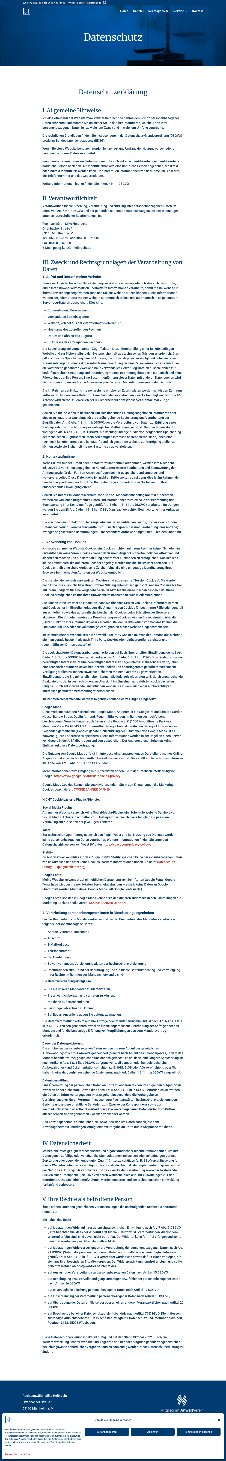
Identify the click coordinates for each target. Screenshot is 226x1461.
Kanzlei (138, 11)
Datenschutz (11, 1454)
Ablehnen (152, 1431)
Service (178, 11)
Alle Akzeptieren (107, 1431)
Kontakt (197, 11)
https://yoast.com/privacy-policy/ (126, 844)
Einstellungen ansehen (198, 1431)
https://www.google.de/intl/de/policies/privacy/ (88, 776)
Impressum (26, 1454)
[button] (219, 1420)
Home (124, 11)
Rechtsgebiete (158, 11)
